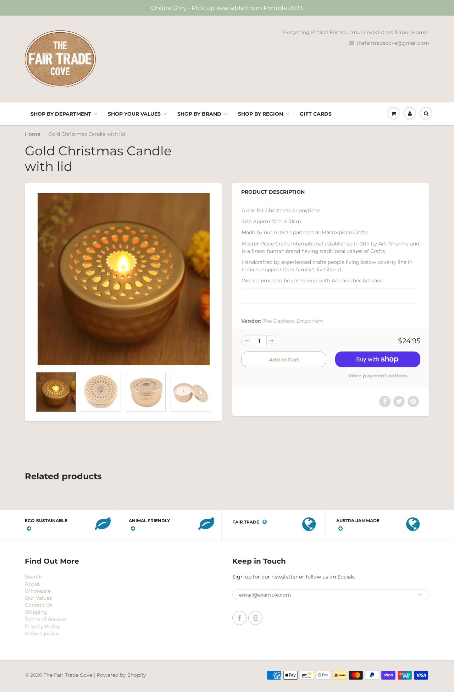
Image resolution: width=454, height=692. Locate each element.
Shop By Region (260, 114)
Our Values (38, 598)
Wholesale (38, 591)
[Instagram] (255, 618)
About (32, 584)
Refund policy (42, 633)
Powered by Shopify (121, 675)
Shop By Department (61, 114)
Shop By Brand (199, 114)
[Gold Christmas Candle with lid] (123, 278)
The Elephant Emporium (293, 321)
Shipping (36, 612)
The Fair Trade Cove (68, 675)
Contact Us (38, 605)
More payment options (378, 375)
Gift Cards (316, 114)
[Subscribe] (420, 594)
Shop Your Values (134, 114)
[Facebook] (239, 618)
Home (32, 134)
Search (33, 577)
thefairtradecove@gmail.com (392, 43)
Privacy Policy (42, 626)
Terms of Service (45, 619)
